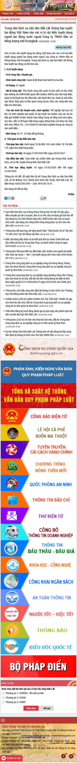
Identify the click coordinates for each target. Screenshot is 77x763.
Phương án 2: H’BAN (16, 697)
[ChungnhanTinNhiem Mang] (61, 743)
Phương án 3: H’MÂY (16, 702)
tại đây (24, 189)
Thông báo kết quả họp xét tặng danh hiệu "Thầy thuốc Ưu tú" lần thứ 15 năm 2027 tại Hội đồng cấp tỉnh (39, 232)
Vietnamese (59, 1)
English (69, 1)
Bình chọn (31, 708)
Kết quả (47, 708)
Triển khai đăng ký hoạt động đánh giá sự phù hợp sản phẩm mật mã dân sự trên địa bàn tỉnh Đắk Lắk (38, 312)
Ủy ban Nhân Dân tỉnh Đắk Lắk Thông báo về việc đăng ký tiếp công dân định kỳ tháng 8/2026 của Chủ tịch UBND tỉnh (38, 333)
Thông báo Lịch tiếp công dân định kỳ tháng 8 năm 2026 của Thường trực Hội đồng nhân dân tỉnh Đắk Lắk (39, 292)
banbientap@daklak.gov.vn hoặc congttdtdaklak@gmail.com (48, 735)
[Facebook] (6, 197)
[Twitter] (9, 197)
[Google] (12, 197)
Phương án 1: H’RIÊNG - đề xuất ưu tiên (25, 693)
